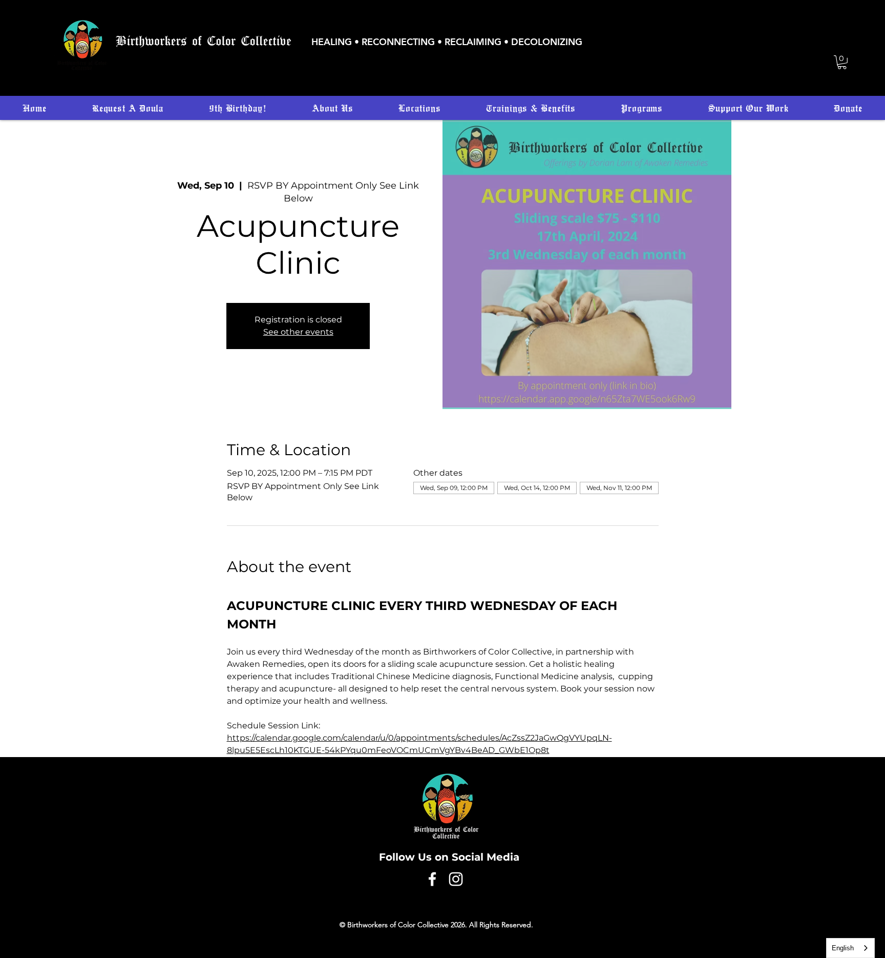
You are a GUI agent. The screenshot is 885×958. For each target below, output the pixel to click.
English (843, 948)
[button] (842, 62)
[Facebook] (432, 879)
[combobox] (850, 948)
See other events (298, 332)
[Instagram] (456, 879)
